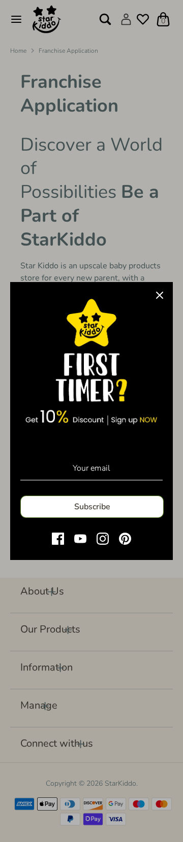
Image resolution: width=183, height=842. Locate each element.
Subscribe (92, 506)
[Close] (159, 295)
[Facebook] (58, 539)
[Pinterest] (125, 539)
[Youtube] (80, 539)
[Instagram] (103, 539)
